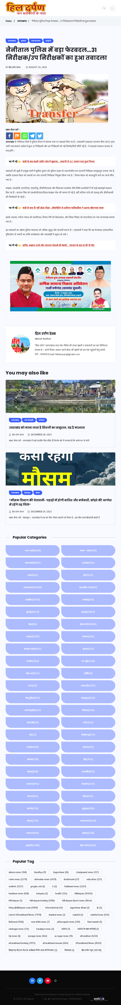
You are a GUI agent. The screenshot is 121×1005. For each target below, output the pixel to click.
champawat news (87, 872)
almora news (18, 872)
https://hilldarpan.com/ (23, 907)
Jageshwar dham (79, 907)
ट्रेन (32, 685)
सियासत (69, 950)
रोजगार (32, 796)
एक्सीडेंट (32, 599)
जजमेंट (32, 661)
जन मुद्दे (88, 661)
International (54, 907)
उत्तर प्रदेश (32, 550)
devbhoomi (71, 879)
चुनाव (88, 648)
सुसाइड (88, 808)
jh (99, 907)
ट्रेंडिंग (88, 673)
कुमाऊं (32, 612)
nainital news (99, 914)
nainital (78, 914)
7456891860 (75, 998)
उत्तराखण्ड (22, 21)
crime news (18, 879)
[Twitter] (39, 135)
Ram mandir (94, 921)
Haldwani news (75, 886)
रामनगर (32, 783)
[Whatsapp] (24, 135)
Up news (14, 935)
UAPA (65, 928)
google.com (37, 886)
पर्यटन (88, 722)
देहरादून (88, 698)
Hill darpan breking (42, 900)
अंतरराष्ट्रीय (33, 562)
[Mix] (17, 135)
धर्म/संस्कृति (33, 710)
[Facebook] (9, 135)
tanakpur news (45, 928)
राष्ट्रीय (88, 783)
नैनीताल (88, 710)
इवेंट (88, 575)
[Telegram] (32, 135)
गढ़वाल (32, 636)
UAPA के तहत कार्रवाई (88, 928)
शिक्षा (88, 796)
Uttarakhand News (88, 943)
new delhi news (40, 921)
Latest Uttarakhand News (25, 914)
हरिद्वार (88, 833)
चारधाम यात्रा (33, 648)
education (94, 879)
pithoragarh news (68, 921)
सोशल (32, 820)
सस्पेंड (32, 808)
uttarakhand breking (22, 943)
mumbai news (57, 914)
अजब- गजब (88, 550)
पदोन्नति (33, 722)
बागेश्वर (32, 759)
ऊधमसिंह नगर (88, 587)
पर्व (32, 734)
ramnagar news (19, 928)
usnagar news (37, 935)
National (16, 921)
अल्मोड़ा (88, 562)
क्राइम (88, 612)
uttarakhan (89, 935)
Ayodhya (40, 872)
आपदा (33, 575)
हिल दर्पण (88, 845)
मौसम (32, 771)
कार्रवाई (88, 599)
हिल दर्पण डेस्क (18, 434)
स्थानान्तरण (88, 820)
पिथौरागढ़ (88, 734)
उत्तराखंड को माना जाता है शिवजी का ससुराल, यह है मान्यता (49, 428)
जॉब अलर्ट (33, 673)
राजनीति (88, 771)
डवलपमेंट (88, 685)
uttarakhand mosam (55, 943)
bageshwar (61, 872)
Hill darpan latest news (77, 900)
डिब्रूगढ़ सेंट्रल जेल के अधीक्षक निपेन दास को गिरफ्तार (33, 950)
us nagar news (64, 935)
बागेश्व (88, 747)
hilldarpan (83, 893)
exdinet (16, 886)
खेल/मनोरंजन (88, 624)
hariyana (42, 893)
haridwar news (19, 893)
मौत (88, 759)
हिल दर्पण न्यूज (91, 950)
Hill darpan (15, 900)
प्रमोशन (33, 747)
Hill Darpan (28, 998)
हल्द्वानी (33, 845)
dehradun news (45, 879)
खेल (33, 624)
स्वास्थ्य (32, 833)
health (61, 893)
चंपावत (88, 636)
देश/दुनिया (33, 698)
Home (9, 21)
